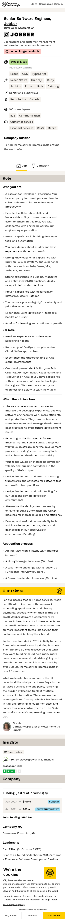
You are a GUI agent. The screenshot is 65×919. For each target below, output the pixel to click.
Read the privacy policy (13, 904)
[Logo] (11, 4)
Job (24, 165)
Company (43, 165)
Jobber (10, 23)
